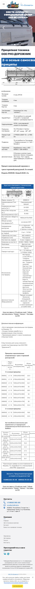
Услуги (6, 540)
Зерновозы (7, 536)
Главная (6, 521)
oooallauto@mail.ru (13, 505)
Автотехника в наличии (11, 523)
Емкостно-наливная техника (13, 527)
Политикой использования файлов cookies (16, 582)
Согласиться (17, 586)
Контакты (7, 542)
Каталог (6, 525)
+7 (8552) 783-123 (13, 502)
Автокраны (7, 538)
